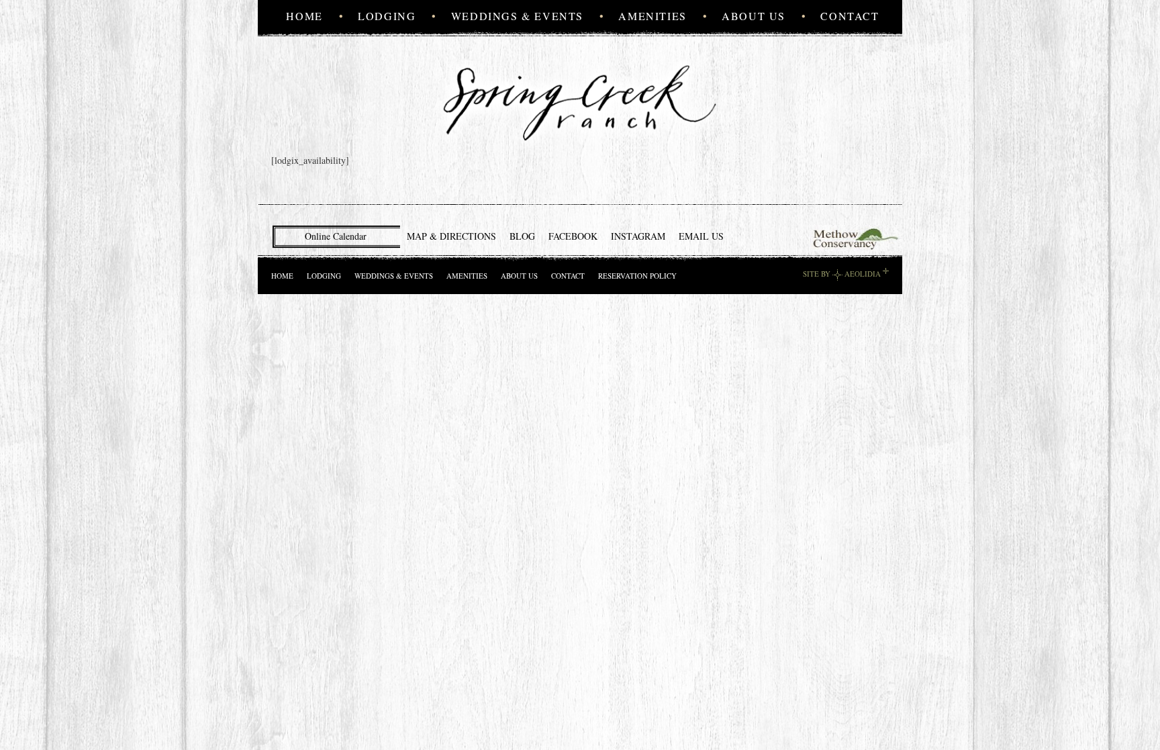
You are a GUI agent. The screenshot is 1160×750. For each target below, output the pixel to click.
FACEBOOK (572, 236)
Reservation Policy (637, 276)
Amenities (652, 16)
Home (304, 16)
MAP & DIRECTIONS (451, 236)
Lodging (387, 16)
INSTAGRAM (638, 236)
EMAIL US (701, 236)
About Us (753, 16)
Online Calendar (336, 236)
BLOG (522, 236)
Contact (849, 16)
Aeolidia (862, 274)
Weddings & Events (517, 16)
